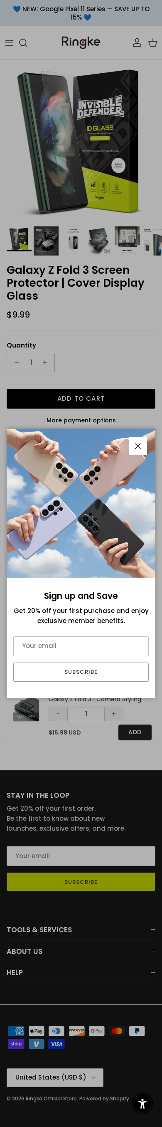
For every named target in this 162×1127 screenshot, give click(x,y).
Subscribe (81, 672)
